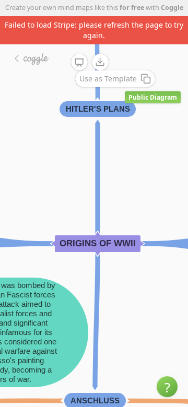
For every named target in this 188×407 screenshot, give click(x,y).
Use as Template (108, 78)
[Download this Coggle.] (100, 62)
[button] (167, 386)
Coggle (172, 7)
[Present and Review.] (79, 62)
